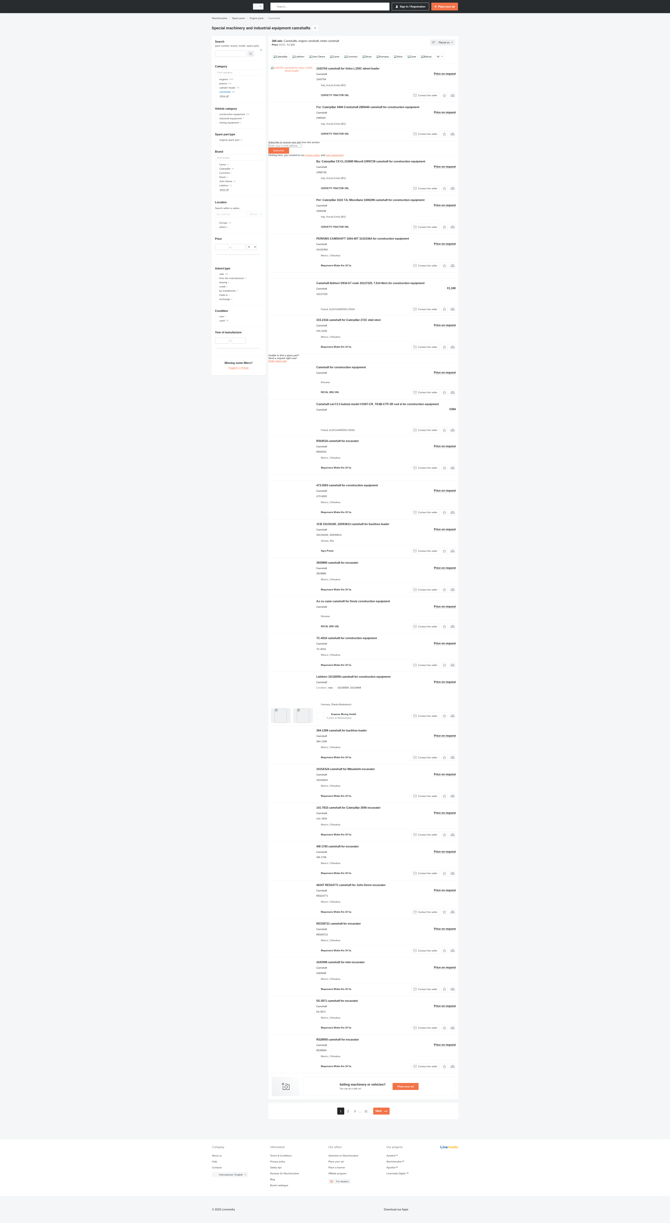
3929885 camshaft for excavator (337, 562)
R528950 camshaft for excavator (337, 1039)
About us (217, 1155)
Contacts (217, 1167)
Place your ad (405, 1086)
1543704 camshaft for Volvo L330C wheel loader (347, 68)
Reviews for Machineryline (284, 1173)
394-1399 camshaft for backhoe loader (341, 730)
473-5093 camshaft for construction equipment (347, 485)
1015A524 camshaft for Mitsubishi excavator (345, 769)
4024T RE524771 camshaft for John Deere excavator (351, 885)
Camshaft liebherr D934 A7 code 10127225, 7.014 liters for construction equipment (370, 283)
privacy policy (312, 155)
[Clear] (261, 50)
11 (365, 1111)
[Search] (274, 6)
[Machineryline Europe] (230, 6)
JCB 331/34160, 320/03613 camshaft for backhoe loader (352, 524)
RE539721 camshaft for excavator (338, 923)
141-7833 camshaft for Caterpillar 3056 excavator (348, 807)
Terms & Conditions (281, 1155)
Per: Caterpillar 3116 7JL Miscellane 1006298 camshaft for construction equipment (370, 200)
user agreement (334, 155)
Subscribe (278, 150)
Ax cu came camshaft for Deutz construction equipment (353, 601)
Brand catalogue (279, 1185)
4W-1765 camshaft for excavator (337, 846)
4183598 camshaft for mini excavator (340, 962)
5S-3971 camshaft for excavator (337, 1000)
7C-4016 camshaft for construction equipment (346, 638)
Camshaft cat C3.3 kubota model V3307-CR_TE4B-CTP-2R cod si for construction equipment (377, 404)
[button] (444, 95)
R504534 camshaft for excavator (337, 441)
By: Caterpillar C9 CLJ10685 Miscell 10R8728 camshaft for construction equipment (370, 161)
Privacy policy (277, 1161)
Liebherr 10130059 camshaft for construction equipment (353, 676)
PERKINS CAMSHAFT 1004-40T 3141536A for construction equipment (362, 238)
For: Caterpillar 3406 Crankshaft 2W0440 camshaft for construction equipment (367, 107)
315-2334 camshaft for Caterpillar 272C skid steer (348, 319)
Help (214, 1161)
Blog (272, 1179)
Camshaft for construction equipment (341, 367)
